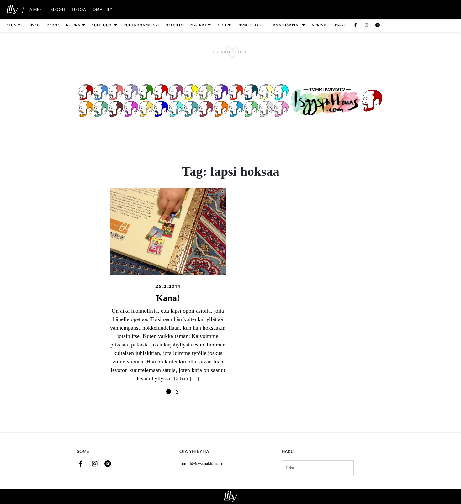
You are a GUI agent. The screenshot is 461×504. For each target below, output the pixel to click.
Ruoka (75, 25)
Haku (341, 25)
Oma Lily (102, 10)
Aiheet (36, 10)
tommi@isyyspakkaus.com (203, 463)
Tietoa (79, 10)
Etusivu (15, 25)
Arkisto (320, 25)
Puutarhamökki (141, 25)
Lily (231, 496)
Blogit (58, 10)
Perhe (53, 25)
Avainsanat (289, 25)
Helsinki (174, 25)
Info (35, 25)
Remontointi (252, 25)
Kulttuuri (104, 25)
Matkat (200, 25)
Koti (224, 25)
